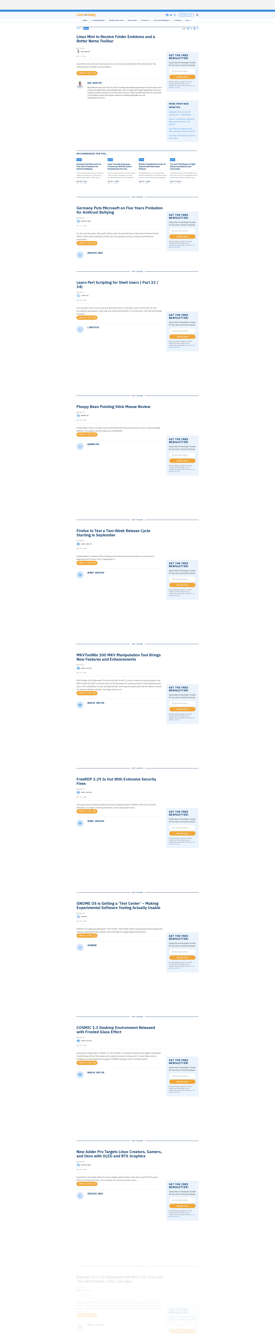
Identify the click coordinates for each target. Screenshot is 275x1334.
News (85, 20)
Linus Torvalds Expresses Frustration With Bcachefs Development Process (120, 166)
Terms (193, 85)
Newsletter (187, 15)
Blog (187, 20)
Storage (177, 20)
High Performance (161, 20)
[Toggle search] (197, 15)
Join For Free (182, 77)
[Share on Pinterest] (194, 29)
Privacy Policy (176, 87)
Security (145, 20)
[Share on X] (191, 29)
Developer (132, 20)
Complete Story (85, 73)
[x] (175, 15)
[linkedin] (171, 15)
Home (78, 28)
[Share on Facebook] (188, 29)
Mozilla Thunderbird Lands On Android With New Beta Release (152, 166)
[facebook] (167, 15)
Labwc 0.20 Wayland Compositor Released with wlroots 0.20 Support (182, 121)
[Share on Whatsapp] (198, 29)
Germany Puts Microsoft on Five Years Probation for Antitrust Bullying (88, 166)
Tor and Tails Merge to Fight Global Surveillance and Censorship (182, 166)
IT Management (98, 20)
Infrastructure (116, 20)
